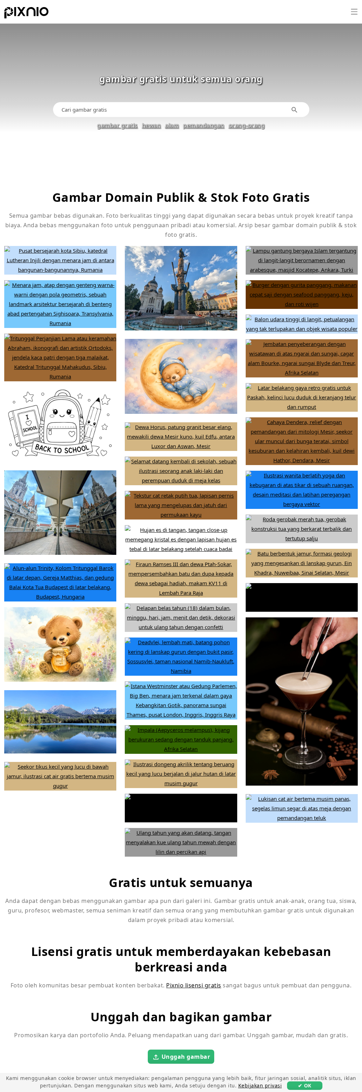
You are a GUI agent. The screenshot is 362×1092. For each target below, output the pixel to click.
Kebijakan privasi (260, 1085)
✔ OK (304, 1085)
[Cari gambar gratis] (294, 109)
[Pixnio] (26, 14)
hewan (151, 125)
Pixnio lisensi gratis (193, 985)
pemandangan (203, 125)
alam (172, 125)
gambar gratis (117, 125)
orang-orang (247, 125)
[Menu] (354, 11)
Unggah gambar (186, 1057)
